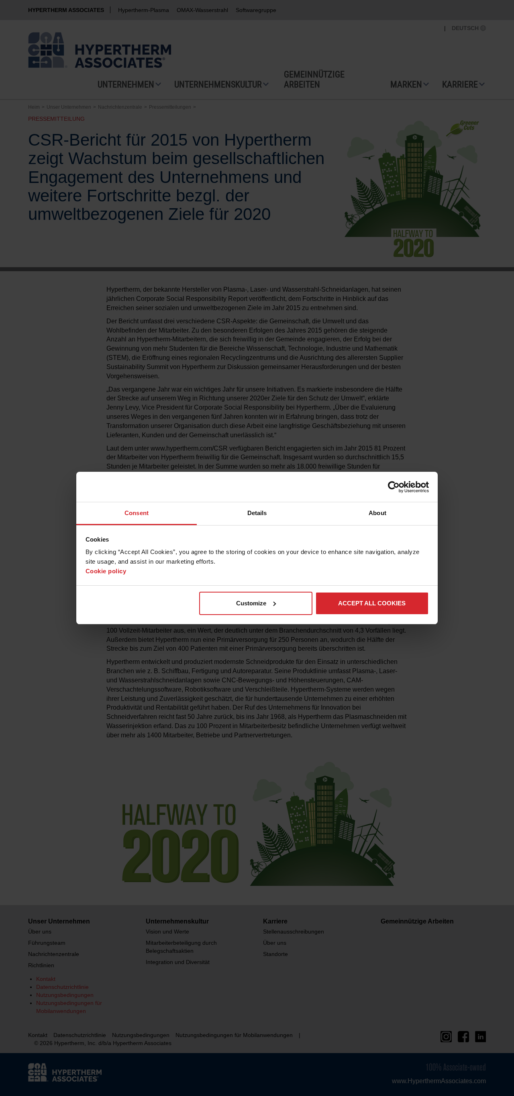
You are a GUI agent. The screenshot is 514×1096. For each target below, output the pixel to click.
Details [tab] (257, 512)
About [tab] (377, 512)
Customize (251, 603)
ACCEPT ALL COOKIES (372, 603)
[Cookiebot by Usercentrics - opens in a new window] (394, 487)
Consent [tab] (136, 512)
